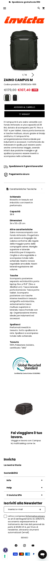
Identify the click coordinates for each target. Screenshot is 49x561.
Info (9, 480)
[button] (33, 75)
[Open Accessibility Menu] (5, 550)
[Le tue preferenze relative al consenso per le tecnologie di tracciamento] (4, 556)
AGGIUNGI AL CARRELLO (24, 107)
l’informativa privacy (35, 516)
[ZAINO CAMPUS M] (7, 97)
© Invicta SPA (14, 495)
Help (9, 487)
